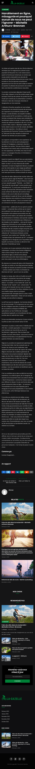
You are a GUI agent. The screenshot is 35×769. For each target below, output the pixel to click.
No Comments (6, 32)
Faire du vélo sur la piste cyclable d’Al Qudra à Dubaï (22, 648)
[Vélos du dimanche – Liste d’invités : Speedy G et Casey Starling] (6, 641)
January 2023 (5, 714)
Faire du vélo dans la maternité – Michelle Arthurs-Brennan (16, 523)
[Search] (32, 2)
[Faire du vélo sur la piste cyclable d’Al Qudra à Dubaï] (6, 650)
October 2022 (5, 721)
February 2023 (5, 711)
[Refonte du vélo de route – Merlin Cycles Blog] (17, 569)
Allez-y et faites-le (24, 481)
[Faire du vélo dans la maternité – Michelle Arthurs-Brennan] (17, 511)
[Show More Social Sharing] (31, 36)
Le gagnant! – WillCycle (19, 656)
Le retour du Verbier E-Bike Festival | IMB (9, 481)
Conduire (5, 9)
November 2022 (6, 719)
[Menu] (3, 2)
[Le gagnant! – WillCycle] (6, 658)
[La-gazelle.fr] (17, 2)
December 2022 (6, 716)
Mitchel (8, 30)
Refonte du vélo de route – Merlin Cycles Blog (17, 580)
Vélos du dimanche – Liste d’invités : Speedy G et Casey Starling (21, 640)
